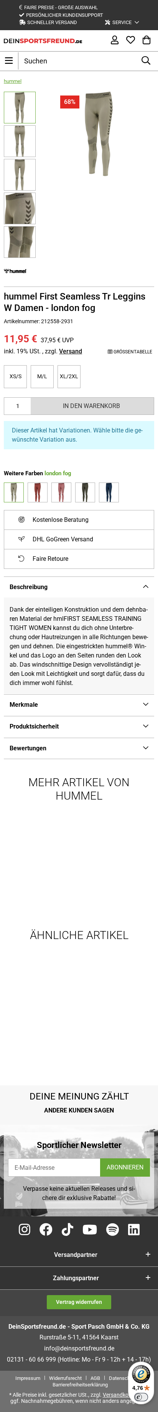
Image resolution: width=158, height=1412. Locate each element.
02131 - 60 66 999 (31, 1359)
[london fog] (14, 492)
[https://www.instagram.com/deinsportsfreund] (24, 1230)
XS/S (18, 376)
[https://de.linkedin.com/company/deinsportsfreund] (133, 1230)
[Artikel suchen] (146, 61)
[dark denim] (109, 492)
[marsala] (38, 492)
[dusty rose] (61, 492)
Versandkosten (121, 1395)
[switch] (141, 1397)
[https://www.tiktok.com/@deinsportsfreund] (67, 1230)
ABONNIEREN (125, 1167)
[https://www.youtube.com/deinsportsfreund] (90, 1230)
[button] (122, 22)
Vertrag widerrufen (79, 1302)
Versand (70, 351)
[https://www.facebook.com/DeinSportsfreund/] (46, 1230)
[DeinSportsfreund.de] (43, 40)
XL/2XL (70, 376)
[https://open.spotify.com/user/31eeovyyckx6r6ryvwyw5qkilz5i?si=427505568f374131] (112, 1230)
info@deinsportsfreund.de (79, 1348)
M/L (45, 376)
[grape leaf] (85, 492)
